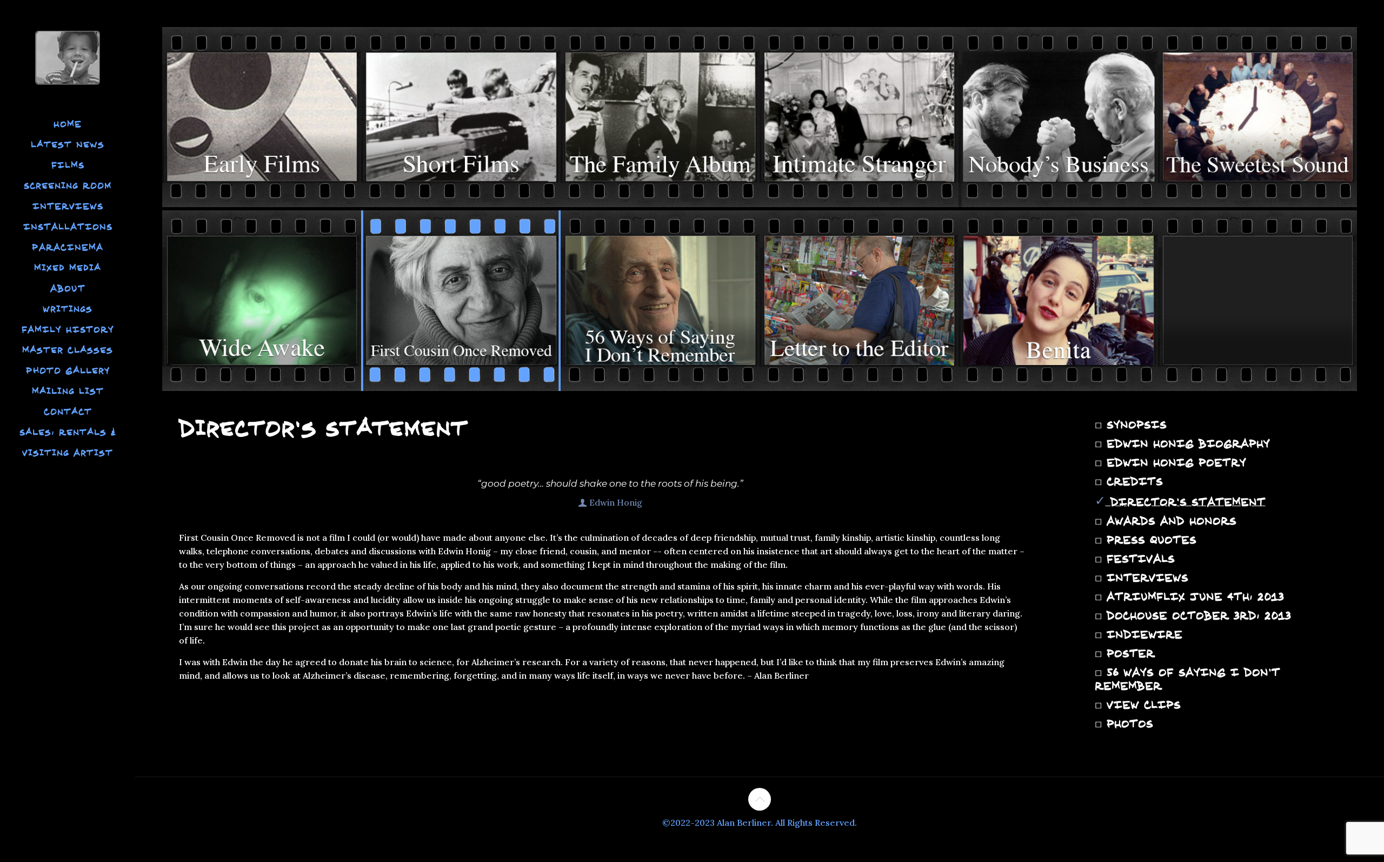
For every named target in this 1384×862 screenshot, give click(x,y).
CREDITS (1132, 481)
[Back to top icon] (759, 799)
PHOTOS (1127, 724)
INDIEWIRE (1142, 634)
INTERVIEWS (1145, 577)
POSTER (1128, 653)
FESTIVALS (1138, 559)
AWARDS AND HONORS (1169, 521)
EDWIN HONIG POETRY (1174, 462)
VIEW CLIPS (1141, 705)
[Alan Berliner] (67, 56)
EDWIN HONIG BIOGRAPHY (1186, 443)
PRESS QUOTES (1149, 540)
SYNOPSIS (1134, 424)
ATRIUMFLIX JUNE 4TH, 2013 (1193, 596)
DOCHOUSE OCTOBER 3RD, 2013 (1196, 615)
